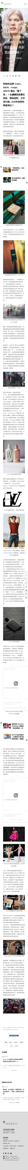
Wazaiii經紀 (5, 1146)
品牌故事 (5, 1141)
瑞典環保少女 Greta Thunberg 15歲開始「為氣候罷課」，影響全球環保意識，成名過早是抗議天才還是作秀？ (18, 729)
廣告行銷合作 (6, 1132)
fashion (16, 1042)
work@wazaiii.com (14, 1156)
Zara (11, 1046)
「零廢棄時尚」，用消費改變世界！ (18, 169)
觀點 (6, 1042)
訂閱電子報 (12, 1148)
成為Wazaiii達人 (13, 1146)
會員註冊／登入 (6, 1143)
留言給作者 (14, 1035)
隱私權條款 (5, 1148)
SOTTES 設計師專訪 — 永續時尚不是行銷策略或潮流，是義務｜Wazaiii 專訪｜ (18, 738)
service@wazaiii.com (15, 1158)
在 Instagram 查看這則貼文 (11, 687)
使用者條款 (20, 1146)
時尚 (10, 1042)
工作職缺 (13, 1132)
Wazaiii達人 (10, 1141)
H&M (16, 1046)
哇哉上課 (17, 1141)
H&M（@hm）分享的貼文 (16, 819)
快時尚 (21, 1042)
